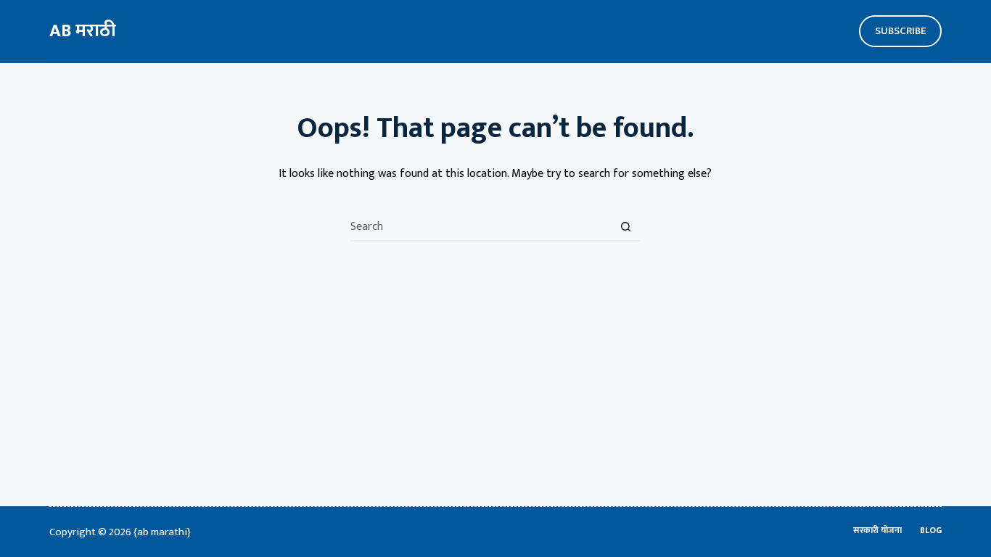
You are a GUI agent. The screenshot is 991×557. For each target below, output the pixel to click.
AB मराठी (82, 31)
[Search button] (626, 227)
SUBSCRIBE (900, 31)
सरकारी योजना (877, 531)
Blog (931, 531)
